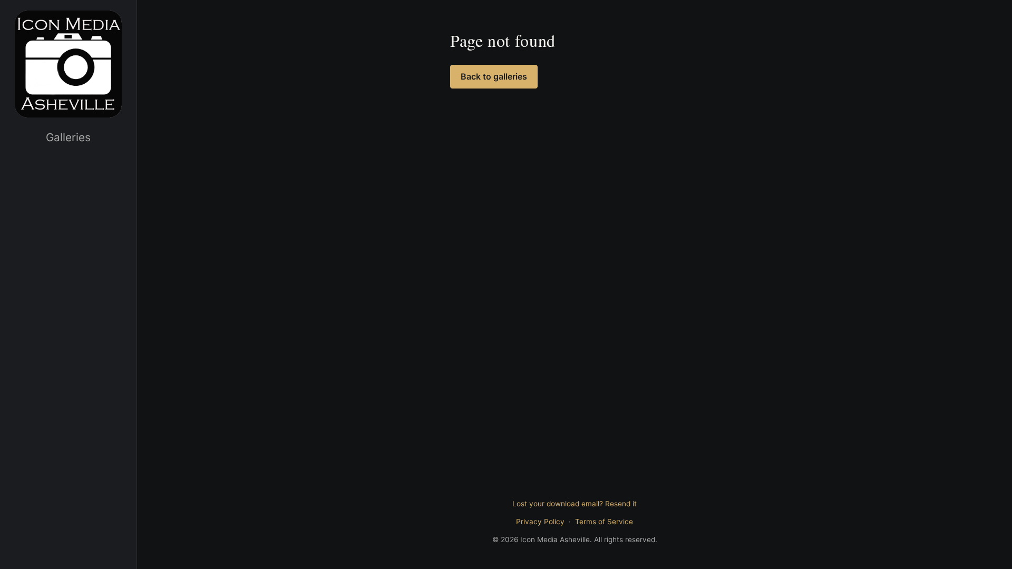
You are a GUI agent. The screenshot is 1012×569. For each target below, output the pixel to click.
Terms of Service (604, 521)
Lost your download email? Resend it (574, 503)
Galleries (68, 137)
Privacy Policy (540, 521)
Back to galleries (494, 76)
